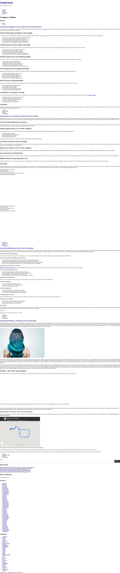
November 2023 (5, 517)
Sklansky (4, 110)
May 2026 (4, 485)
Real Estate (4, 560)
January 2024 (5, 515)
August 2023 (5, 520)
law (3, 14)
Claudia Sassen (6, 2)
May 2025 (4, 497)
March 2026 (4, 487)
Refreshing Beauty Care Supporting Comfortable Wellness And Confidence (19, 116)
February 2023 (5, 526)
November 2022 (5, 530)
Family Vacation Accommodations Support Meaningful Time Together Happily (15, 470)
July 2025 (4, 495)
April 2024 (4, 512)
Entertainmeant (5, 545)
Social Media (5, 563)
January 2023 (5, 528)
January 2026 (5, 489)
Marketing (4, 557)
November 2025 (5, 492)
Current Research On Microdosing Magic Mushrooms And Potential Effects (15, 469)
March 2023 (4, 525)
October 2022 (5, 531)
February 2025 (5, 501)
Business (4, 9)
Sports (3, 565)
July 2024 (4, 508)
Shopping (4, 12)
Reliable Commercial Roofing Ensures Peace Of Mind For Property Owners (15, 471)
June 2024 (4, 510)
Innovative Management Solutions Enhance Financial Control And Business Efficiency (17, 467)
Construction (5, 541)
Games (3, 550)
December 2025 (5, 491)
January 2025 (5, 502)
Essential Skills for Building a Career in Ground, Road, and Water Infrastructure (21, 26)
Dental (3, 542)
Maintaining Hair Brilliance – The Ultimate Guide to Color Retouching (18, 320)
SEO (3, 561)
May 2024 (4, 511)
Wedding (4, 570)
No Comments (5, 113)
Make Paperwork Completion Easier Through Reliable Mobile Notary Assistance (16, 468)
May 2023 (4, 523)
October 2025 (5, 493)
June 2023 (4, 522)
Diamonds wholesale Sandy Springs (7, 267)
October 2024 (5, 505)
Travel (3, 568)
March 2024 (4, 513)
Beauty (3, 537)
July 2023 (4, 521)
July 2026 (4, 483)
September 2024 (5, 506)
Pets (3, 559)
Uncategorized (5, 569)
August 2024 (5, 507)
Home (3, 553)
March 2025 (4, 500)
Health (3, 10)
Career (3, 540)
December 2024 (5, 503)
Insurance (4, 555)
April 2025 (4, 498)
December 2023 (5, 516)
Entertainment (5, 546)
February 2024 (5, 514)
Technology (4, 13)
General (4, 551)
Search (1, 459)
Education (4, 544)
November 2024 (5, 504)
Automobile (4, 536)
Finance (4, 549)
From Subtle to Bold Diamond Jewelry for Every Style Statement (16, 248)
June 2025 (4, 496)
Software (4, 564)
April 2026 (4, 486)
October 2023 (5, 519)
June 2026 (4, 484)
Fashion (4, 112)
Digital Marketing (6, 543)
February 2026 (5, 488)
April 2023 (4, 524)
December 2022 (5, 529)
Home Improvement (6, 554)
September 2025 (5, 494)
